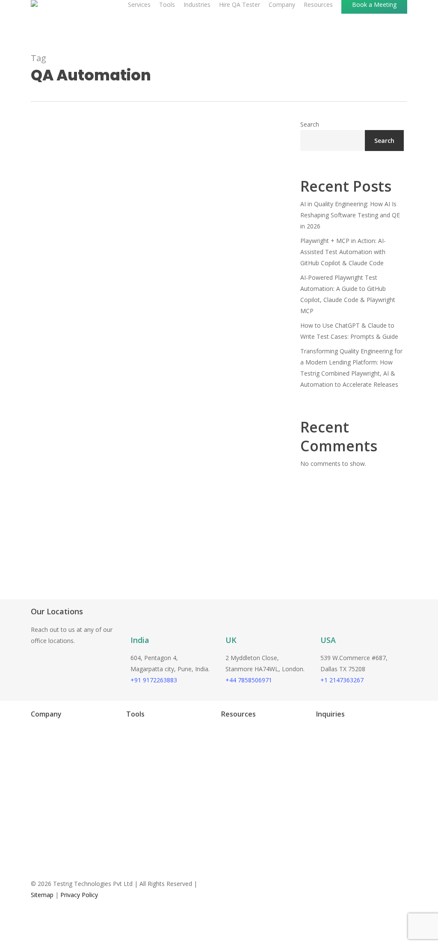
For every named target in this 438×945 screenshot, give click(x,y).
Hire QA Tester (42, 743)
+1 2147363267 (342, 680)
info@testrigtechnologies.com (349, 739)
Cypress (128, 743)
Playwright (132, 730)
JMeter (127, 756)
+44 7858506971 (248, 680)
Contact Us (37, 807)
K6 (121, 768)
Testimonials (230, 743)
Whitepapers (230, 768)
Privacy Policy (79, 895)
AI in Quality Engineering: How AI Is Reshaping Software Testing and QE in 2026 (350, 215)
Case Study (228, 756)
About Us (35, 781)
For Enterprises (43, 768)
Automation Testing (74, 550)
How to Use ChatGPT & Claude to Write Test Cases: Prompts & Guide (349, 331)
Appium (128, 781)
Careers (33, 794)
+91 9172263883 (153, 680)
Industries (35, 730)
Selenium (130, 794)
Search (309, 124)
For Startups (39, 756)
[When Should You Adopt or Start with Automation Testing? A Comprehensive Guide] (156, 393)
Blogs (220, 730)
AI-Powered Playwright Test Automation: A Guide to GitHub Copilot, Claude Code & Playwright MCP (347, 294)
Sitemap (42, 895)
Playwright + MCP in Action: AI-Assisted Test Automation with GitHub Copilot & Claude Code (343, 252)
